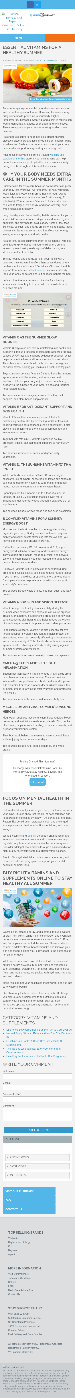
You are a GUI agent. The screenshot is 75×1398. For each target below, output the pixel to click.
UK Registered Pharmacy (21, 1322)
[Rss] (25, 1148)
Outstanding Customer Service (24, 1318)
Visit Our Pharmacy (19, 1191)
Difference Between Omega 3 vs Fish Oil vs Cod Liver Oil (39, 1029)
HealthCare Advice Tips (20, 1290)
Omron (11, 1246)
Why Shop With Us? (18, 1313)
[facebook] (7, 1148)
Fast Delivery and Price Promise (25, 1334)
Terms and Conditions (19, 1278)
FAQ (8, 1200)
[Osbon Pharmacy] (42, 15)
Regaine (12, 1250)
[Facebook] (30, 4)
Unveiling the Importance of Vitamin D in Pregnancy (36, 1056)
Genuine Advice (16, 1330)
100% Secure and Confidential (24, 1326)
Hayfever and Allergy (19, 1242)
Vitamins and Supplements (43, 60)
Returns (12, 1282)
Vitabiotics (13, 1238)
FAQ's (11, 1286)
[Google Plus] (19, 1148)
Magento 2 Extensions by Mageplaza (60, 1135)
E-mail (6, 1082)
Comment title (11, 1094)
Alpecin (12, 1254)
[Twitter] (37, 4)
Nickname (8, 1071)
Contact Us (13, 1209)
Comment (8, 1105)
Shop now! (37, 782)
